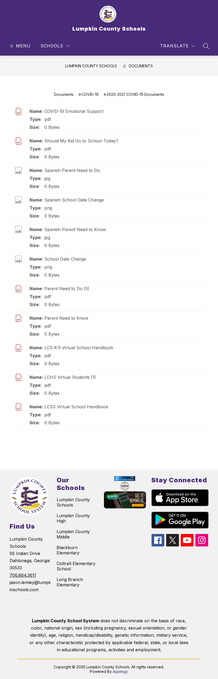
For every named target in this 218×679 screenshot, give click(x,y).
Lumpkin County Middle (73, 534)
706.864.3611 (23, 575)
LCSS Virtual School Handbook (76, 406)
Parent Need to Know (66, 318)
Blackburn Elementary (68, 550)
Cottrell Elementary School (76, 566)
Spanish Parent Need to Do (72, 170)
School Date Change (65, 259)
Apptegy (120, 671)
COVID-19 (90, 94)
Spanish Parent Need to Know (75, 229)
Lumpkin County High (73, 518)
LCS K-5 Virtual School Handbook (78, 347)
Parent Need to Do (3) (66, 288)
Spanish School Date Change (74, 200)
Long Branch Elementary (70, 582)
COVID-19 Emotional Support (73, 111)
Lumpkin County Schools (91, 66)
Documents (141, 66)
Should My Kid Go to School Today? (81, 140)
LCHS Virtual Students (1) (70, 377)
